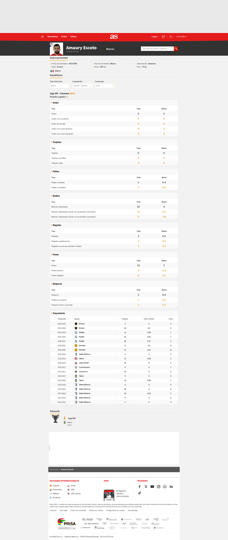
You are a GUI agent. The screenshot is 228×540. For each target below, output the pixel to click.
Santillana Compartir (126, 519)
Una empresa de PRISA (66, 522)
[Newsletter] (163, 36)
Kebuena (154, 523)
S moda (123, 528)
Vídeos (73, 37)
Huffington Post (91, 523)
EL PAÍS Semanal (133, 523)
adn (156, 519)
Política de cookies (96, 510)
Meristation (145, 528)
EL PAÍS (87, 519)
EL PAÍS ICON (112, 528)
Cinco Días (114, 523)
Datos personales (59, 58)
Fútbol (64, 37)
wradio (105, 523)
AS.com (147, 519)
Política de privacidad (78, 510)
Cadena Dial (123, 523)
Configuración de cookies (115, 510)
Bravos (53, 86)
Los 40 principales (99, 519)
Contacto (53, 510)
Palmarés (55, 411)
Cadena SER (138, 519)
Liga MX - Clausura (80, 86)
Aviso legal (63, 510)
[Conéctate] (170, 36)
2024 (98, 86)
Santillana (111, 519)
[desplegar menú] (42, 37)
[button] (67, 528)
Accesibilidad (132, 510)
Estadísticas (56, 75)
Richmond (164, 523)
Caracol (165, 519)
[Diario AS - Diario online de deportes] (114, 37)
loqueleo (134, 528)
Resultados (53, 37)
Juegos (155, 37)
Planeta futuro (142, 523)
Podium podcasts (99, 528)
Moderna (85, 527)
